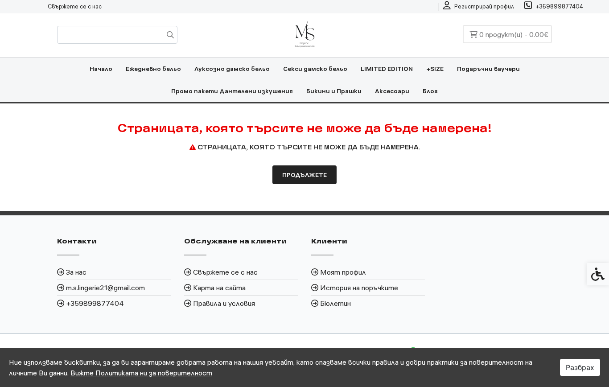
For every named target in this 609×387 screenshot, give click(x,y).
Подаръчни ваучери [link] (488, 69)
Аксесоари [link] (392, 91)
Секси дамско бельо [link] (315, 69)
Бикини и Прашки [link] (334, 91)
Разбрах (580, 367)
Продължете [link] (304, 175)
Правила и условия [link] (224, 303)
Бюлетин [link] (335, 303)
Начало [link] (101, 69)
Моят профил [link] (343, 272)
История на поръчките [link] (359, 287)
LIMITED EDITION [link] (387, 69)
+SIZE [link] (435, 69)
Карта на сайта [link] (219, 287)
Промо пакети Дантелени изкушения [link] (232, 91)
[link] (478, 6)
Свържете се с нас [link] (75, 6)
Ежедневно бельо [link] (153, 69)
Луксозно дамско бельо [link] (232, 69)
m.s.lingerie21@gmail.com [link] (105, 287)
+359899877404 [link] (95, 303)
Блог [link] (430, 91)
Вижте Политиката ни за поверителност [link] (141, 372)
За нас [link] (76, 272)
